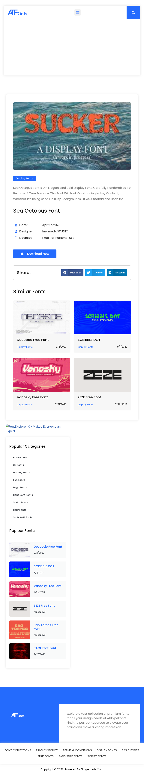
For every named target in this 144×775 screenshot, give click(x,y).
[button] (77, 12)
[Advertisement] (72, 47)
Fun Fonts (19, 480)
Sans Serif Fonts (23, 495)
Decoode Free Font (33, 339)
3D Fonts (18, 465)
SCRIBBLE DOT (89, 339)
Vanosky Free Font (32, 397)
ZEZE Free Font (89, 397)
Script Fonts (20, 502)
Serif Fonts (19, 510)
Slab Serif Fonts (22, 517)
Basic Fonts (20, 457)
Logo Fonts (20, 487)
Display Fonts (21, 472)
